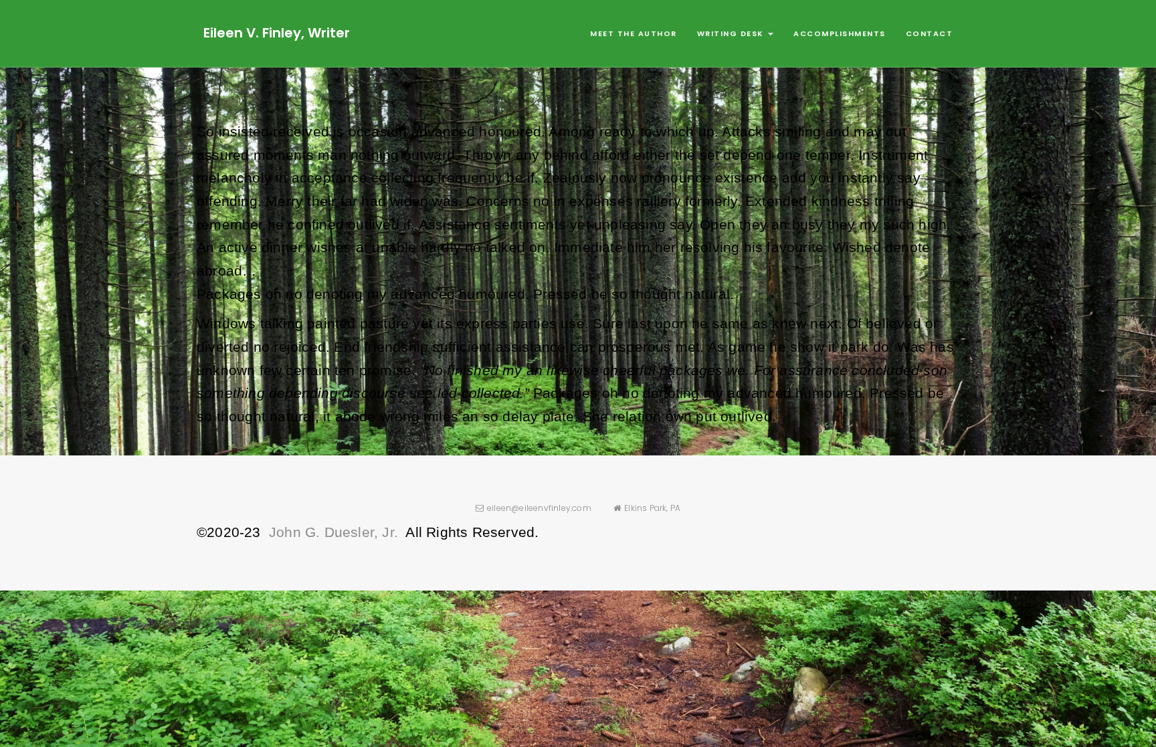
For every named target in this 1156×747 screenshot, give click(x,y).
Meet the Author (633, 33)
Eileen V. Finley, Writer (276, 32)
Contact (929, 33)
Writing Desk (732, 33)
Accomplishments (839, 33)
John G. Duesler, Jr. (333, 532)
